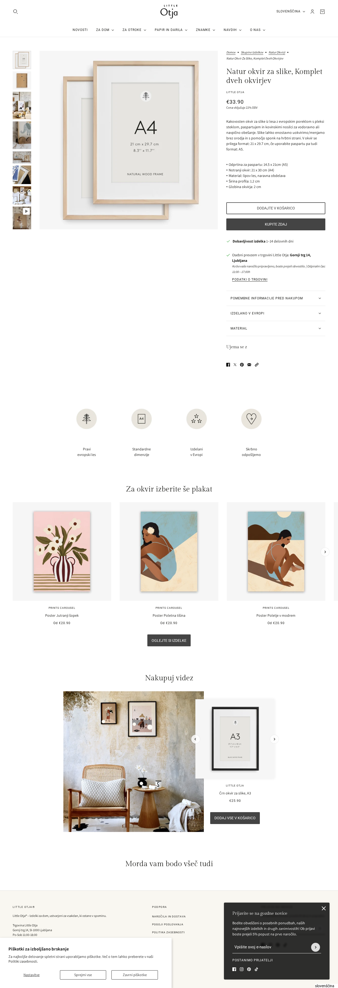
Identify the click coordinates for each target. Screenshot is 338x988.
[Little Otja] (169, 11)
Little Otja (235, 92)
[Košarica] (322, 12)
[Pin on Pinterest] (242, 365)
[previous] (12, 506)
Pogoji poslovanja (168, 924)
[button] (257, 365)
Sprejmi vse (83, 974)
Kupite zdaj (276, 224)
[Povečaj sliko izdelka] (129, 140)
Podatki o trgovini (249, 279)
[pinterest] (249, 969)
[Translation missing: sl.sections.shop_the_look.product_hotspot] (141, 783)
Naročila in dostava (169, 916)
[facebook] (234, 969)
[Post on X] (235, 364)
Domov (231, 52)
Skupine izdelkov (252, 52)
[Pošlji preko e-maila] (249, 365)
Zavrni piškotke (135, 974)
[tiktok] (256, 969)
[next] (325, 551)
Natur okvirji (277, 52)
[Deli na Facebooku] (228, 365)
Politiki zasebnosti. (23, 961)
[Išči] (15, 12)
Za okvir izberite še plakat (169, 489)
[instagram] (242, 969)
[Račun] (312, 12)
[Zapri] (323, 908)
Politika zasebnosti (168, 932)
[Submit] (315, 947)
